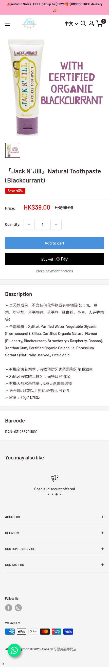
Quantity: (13, 224)
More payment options (54, 271)
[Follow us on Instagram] (18, 607)
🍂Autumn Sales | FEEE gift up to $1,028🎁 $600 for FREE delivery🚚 (54, 7)
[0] (99, 24)
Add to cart (54, 242)
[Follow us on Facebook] (8, 607)
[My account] (91, 23)
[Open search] (83, 23)
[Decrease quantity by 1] (29, 224)
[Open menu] (7, 24)
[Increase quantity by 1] (56, 224)
